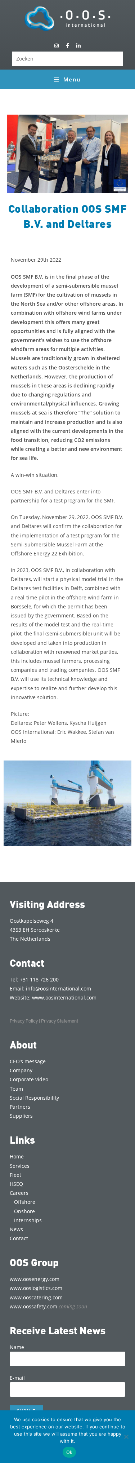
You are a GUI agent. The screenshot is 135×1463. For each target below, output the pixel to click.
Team (16, 1088)
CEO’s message (28, 1061)
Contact (19, 1238)
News (16, 1229)
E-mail (17, 1377)
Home (17, 1156)
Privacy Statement (59, 1021)
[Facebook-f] (67, 45)
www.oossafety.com (48, 1306)
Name (17, 1347)
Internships (28, 1220)
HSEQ (16, 1183)
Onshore (24, 1211)
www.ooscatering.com (36, 1297)
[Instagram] (56, 45)
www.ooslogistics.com (36, 1288)
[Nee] (126, 1436)
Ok (69, 1452)
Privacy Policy (24, 1021)
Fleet (15, 1174)
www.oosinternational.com (64, 997)
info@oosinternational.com (58, 988)
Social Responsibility (34, 1097)
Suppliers (21, 1115)
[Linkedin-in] (78, 45)
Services (20, 1165)
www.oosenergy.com (34, 1279)
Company (21, 1070)
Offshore (24, 1201)
